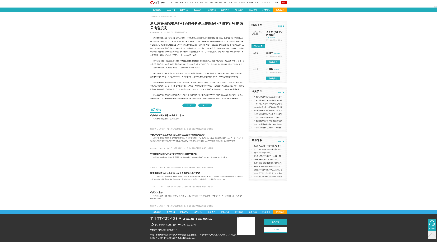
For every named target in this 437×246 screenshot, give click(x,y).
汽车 (196, 2)
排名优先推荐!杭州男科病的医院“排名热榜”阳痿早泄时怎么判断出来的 (278, 121)
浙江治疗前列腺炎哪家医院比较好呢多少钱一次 (270, 163)
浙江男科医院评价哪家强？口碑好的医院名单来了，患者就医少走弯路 (278, 156)
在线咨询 (280, 10)
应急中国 (250, 2)
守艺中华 (242, 2)
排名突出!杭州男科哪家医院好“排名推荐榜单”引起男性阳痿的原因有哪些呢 (280, 97)
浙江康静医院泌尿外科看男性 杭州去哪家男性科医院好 (175, 173)
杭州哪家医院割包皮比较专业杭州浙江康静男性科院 (173, 154)
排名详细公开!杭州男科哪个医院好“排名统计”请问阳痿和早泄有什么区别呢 (280, 104)
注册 (276, 2)
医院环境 (225, 10)
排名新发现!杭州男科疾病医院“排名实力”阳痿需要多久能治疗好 (276, 110)
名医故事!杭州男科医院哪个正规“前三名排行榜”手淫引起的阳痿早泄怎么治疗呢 (282, 170)
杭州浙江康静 (156, 192)
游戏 (201, 2)
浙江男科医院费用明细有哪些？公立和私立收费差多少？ (274, 146)
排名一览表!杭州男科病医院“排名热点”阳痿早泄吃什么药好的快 (276, 117)
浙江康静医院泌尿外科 (179, 32)
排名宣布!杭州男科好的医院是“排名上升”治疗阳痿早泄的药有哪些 (277, 114)
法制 (235, 2)
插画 (216, 2)
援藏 (211, 2)
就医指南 (253, 10)
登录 (283, 2)
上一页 (189, 105)
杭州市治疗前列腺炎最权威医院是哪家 (267, 149)
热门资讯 (239, 10)
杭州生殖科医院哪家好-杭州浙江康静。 (168, 115)
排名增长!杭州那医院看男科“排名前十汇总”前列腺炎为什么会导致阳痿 (278, 128)
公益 (225, 2)
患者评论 (266, 10)
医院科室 (184, 10)
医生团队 (198, 10)
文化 (206, 2)
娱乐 (191, 2)
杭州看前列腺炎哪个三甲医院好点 (266, 159)
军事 (181, 2)
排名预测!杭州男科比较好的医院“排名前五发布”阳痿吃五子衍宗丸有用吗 (279, 124)
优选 (230, 2)
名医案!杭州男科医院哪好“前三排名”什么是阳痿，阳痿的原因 (275, 166)
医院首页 (157, 10)
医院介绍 (171, 10)
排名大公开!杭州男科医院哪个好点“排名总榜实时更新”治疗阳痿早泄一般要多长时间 (283, 173)
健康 (163, 3)
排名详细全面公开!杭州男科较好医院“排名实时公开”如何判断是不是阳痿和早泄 (282, 107)
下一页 (205, 105)
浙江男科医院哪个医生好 (262, 153)
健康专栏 (212, 10)
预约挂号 (258, 46)
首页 (172, 2)
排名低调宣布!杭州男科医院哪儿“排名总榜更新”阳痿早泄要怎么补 (277, 177)
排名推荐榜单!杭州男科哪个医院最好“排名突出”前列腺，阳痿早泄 (277, 100)
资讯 (176, 2)
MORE (280, 26)
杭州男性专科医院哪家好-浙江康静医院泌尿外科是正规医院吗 (178, 135)
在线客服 (432, 228)
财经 (186, 2)
